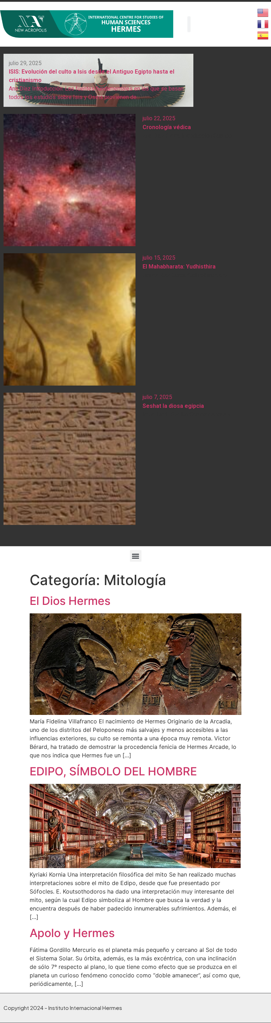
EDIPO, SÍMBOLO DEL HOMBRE (113, 771)
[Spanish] (263, 34)
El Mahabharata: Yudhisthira (179, 266)
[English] (263, 12)
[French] (263, 23)
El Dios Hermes (70, 601)
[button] (135, 556)
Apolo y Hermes (72, 933)
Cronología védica (167, 127)
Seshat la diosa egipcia (173, 406)
